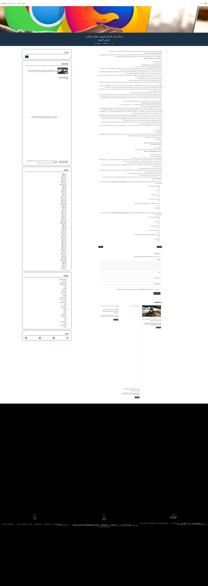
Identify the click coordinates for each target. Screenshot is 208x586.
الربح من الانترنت (62, 298)
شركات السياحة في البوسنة (78, 525)
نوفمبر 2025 (63, 179)
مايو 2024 (64, 209)
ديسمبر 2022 (63, 237)
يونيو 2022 (64, 244)
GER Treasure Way (104, 524)
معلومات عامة (97, 43)
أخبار (65, 286)
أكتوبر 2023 (63, 219)
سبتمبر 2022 (63, 242)
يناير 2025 (64, 195)
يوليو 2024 (64, 205)
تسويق (65, 304)
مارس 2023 (63, 231)
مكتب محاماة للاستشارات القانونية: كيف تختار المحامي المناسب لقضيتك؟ (152, 319)
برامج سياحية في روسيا (111, 525)
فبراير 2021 (64, 268)
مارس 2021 (63, 266)
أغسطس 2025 (63, 184)
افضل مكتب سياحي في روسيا (129, 525)
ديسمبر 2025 (63, 177)
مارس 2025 (63, 191)
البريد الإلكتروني (156, 277)
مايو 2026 (64, 175)
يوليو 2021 (64, 261)
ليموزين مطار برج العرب (157, 51)
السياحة (64, 300)
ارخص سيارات (63, 293)
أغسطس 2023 (63, 223)
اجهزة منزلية (63, 291)
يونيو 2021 (64, 263)
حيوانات (64, 309)
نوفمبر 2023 (63, 217)
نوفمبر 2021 (63, 254)
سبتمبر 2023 (63, 221)
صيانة (65, 318)
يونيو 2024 (64, 207)
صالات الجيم (63, 316)
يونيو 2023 (64, 226)
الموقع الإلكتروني (157, 283)
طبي (65, 319)
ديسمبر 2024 (63, 196)
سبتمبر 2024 (63, 202)
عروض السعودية (114, 524)
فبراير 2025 (63, 193)
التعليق (158, 259)
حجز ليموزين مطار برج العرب (156, 66)
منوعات (64, 326)
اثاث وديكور (63, 290)
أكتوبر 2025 (63, 181)
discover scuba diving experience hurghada (86, 524)
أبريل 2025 (64, 189)
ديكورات (64, 312)
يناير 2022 (64, 251)
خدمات (64, 311)
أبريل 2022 (64, 245)
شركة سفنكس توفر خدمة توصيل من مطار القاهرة (152, 58)
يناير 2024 (64, 216)
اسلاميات (64, 295)
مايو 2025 (64, 188)
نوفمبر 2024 (63, 198)
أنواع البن (96, 524)
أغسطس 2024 (63, 203)
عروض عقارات (63, 321)
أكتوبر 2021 (64, 256)
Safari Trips (63, 284)
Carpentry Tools (62, 279)
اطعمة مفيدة (63, 297)
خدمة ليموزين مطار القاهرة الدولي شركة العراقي (153, 53)
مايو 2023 (64, 228)
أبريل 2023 (64, 230)
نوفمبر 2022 (63, 238)
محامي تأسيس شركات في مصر (162, 523)
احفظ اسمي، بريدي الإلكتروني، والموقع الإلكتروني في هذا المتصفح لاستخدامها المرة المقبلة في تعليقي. (138, 289)
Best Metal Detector (152, 523)
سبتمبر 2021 (63, 258)
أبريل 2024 (64, 210)
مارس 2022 (63, 247)
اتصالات (64, 288)
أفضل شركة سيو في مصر (126, 524)
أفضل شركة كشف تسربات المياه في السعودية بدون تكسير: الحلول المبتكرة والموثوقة (110, 311)
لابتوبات (64, 323)
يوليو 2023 (64, 224)
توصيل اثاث (64, 307)
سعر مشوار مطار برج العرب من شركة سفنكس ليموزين (151, 64)
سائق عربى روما (191, 524)
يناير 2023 (64, 235)
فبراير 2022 (63, 249)
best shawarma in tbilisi (182, 524)
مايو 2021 (64, 265)
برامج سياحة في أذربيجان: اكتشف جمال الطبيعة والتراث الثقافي (131, 389)
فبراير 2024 (63, 214)
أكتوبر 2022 (63, 240)
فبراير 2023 (63, 233)
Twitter (35, 519)
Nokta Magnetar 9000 (199, 524)
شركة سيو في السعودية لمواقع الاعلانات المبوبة (91, 525)
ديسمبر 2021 (63, 252)
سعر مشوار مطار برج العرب (127, 56)
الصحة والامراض (62, 302)
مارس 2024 (63, 212)
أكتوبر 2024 (63, 200)
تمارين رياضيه (63, 305)
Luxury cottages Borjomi (196, 523)
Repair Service (63, 283)
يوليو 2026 (64, 174)
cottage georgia (104, 525)
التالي (101, 246)
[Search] (26, 56)
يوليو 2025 (64, 186)
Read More (158, 327)
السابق (159, 246)
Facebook (35, 516)
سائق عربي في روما (120, 525)
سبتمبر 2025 (63, 182)
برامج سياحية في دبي (175, 523)
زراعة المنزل (63, 314)
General (64, 281)
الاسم (159, 272)
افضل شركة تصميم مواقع (185, 523)
